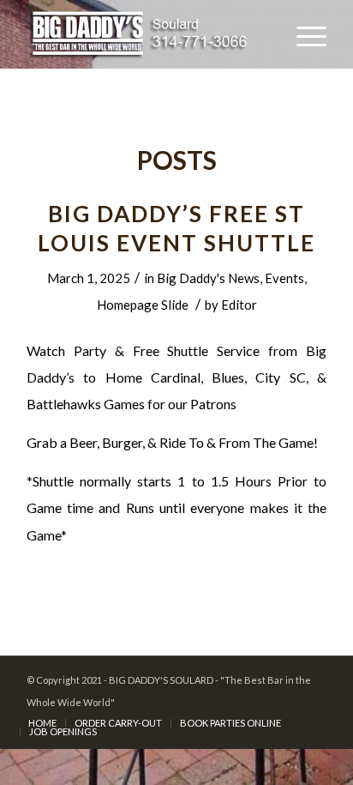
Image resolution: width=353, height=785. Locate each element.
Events (284, 278)
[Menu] (302, 34)
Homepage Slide (142, 304)
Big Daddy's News (208, 278)
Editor (239, 304)
